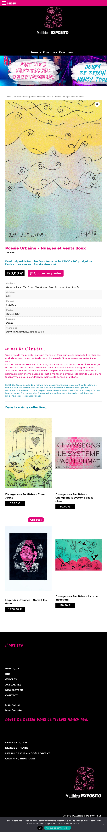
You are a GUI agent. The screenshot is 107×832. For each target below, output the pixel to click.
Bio (7, 674)
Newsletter (14, 690)
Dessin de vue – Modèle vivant (27, 753)
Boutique (18, 97)
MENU (11, 3)
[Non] (103, 824)
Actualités (13, 684)
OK (40, 828)
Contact (11, 695)
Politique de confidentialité (57, 828)
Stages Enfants (16, 748)
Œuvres (11, 679)
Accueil (8, 97)
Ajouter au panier (47, 273)
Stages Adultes (16, 742)
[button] (97, 104)
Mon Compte (13, 710)
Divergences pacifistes (34, 97)
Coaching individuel (20, 758)
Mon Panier (12, 705)
